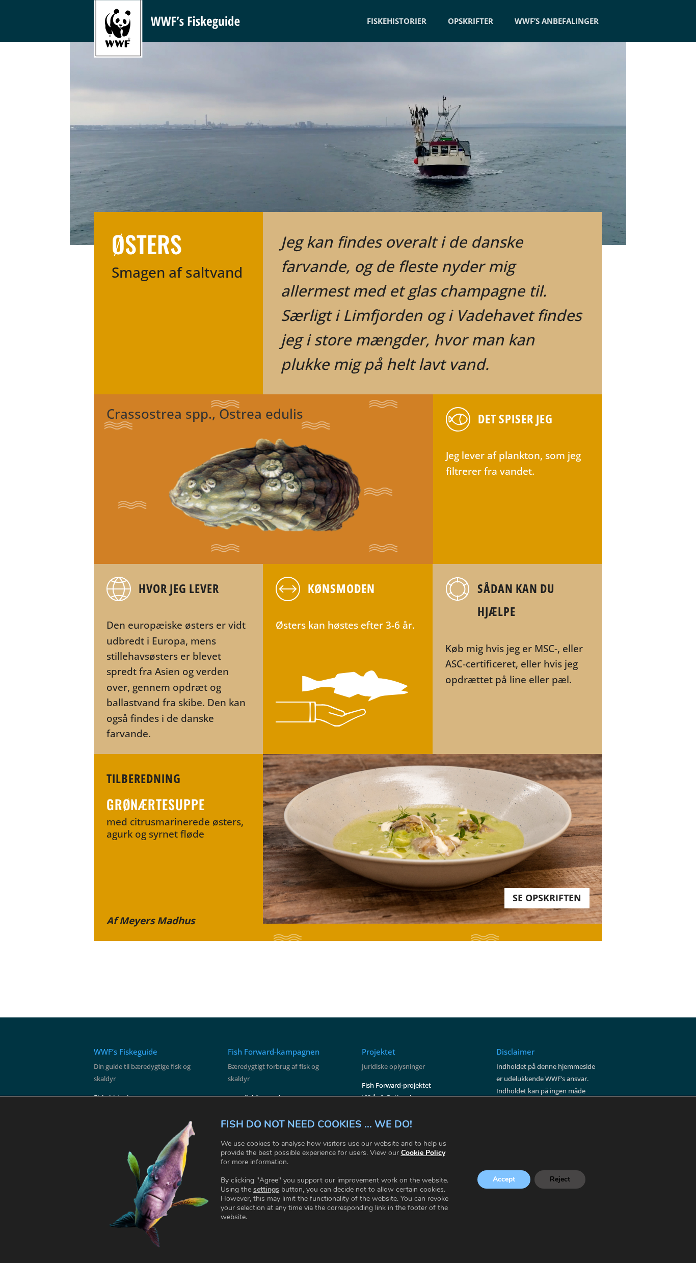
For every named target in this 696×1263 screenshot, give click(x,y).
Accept (504, 1180)
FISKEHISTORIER (396, 21)
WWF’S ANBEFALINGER (557, 21)
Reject (560, 1180)
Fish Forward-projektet (396, 1085)
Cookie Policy (423, 1153)
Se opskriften (547, 898)
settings (266, 1189)
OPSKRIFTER (470, 21)
